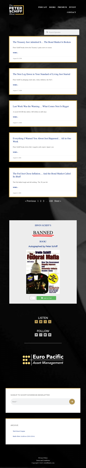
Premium (62, 7)
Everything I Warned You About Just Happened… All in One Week (42, 140)
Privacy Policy (43, 458)
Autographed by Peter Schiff (43, 246)
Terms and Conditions (43, 460)
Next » (57, 200)
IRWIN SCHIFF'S (43, 225)
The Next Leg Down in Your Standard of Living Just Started (41, 74)
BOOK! (43, 241)
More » (15, 53)
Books (52, 7)
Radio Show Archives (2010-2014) (24, 436)
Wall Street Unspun (19, 431)
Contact (71, 12)
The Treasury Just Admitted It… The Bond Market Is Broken (42, 42)
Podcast (42, 7)
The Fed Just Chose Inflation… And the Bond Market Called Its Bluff (42, 175)
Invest (72, 7)
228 (51, 200)
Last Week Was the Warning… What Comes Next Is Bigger (41, 106)
